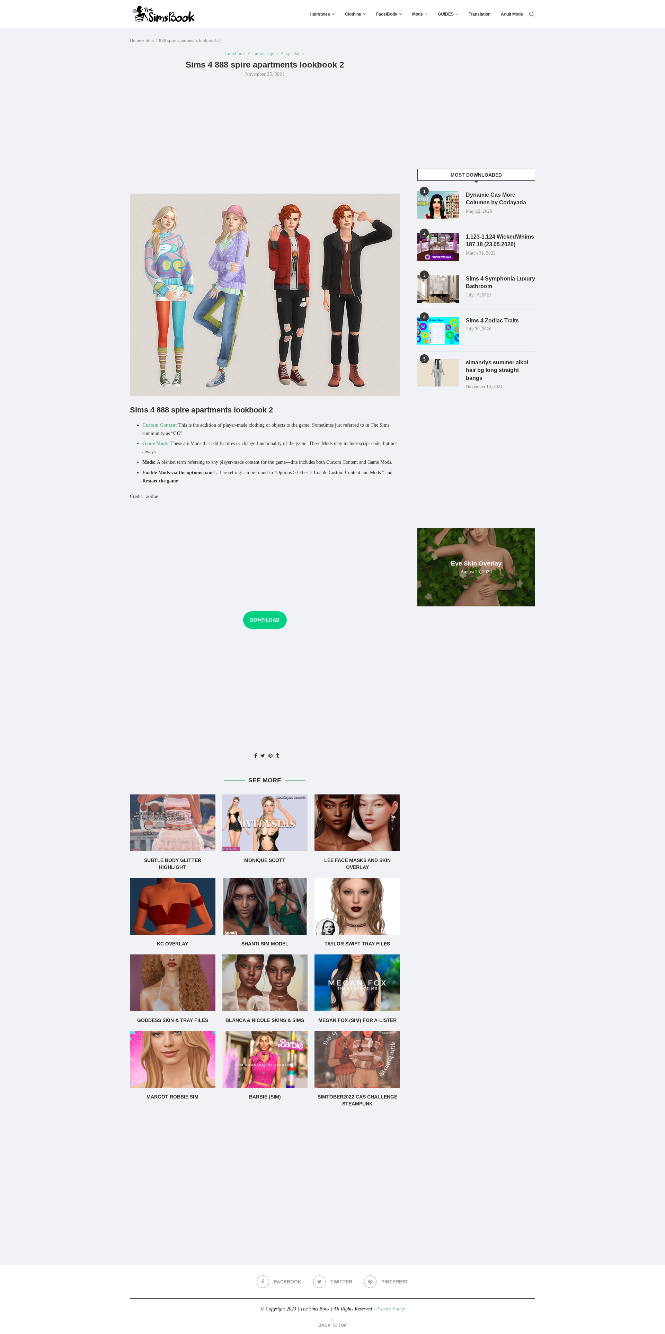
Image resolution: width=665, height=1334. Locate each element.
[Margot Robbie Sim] (172, 1059)
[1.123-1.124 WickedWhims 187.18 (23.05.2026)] (438, 247)
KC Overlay (172, 943)
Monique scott (264, 860)
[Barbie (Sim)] (265, 1059)
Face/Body (386, 14)
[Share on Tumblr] (277, 756)
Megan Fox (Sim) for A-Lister (357, 1020)
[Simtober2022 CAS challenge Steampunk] (357, 1059)
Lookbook (235, 53)
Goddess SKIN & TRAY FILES (172, 1020)
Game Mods (155, 443)
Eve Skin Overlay (476, 563)
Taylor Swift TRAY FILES (357, 943)
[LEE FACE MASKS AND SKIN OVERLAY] (357, 822)
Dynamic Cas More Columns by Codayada (496, 198)
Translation (479, 14)
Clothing (353, 14)
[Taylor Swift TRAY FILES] (357, 906)
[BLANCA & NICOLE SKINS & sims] (265, 982)
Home (135, 40)
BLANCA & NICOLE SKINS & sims (264, 1020)
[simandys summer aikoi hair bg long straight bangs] (438, 372)
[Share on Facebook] (255, 756)
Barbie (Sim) (265, 1097)
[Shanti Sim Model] (265, 906)
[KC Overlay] (172, 906)
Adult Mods (512, 14)
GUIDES (446, 14)
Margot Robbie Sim (172, 1097)
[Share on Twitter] (262, 756)
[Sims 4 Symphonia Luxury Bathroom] (438, 289)
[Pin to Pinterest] (270, 756)
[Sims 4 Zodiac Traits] (438, 331)
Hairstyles (320, 14)
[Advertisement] (265, 134)
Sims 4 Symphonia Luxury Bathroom (500, 282)
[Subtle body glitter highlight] (172, 822)
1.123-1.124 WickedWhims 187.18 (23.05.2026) (500, 240)
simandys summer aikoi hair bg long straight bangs (497, 370)
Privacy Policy (390, 1308)
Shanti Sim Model (265, 943)
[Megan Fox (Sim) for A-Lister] (357, 982)
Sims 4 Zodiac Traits (492, 320)
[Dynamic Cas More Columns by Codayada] (438, 205)
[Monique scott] (265, 822)
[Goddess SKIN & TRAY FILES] (172, 982)
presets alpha (266, 53)
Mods (417, 14)
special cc (295, 53)
